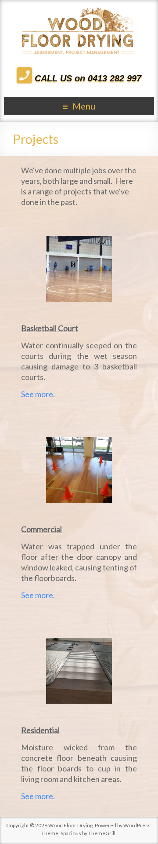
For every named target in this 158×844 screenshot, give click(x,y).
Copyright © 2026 (27, 825)
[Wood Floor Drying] (79, 11)
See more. (38, 394)
